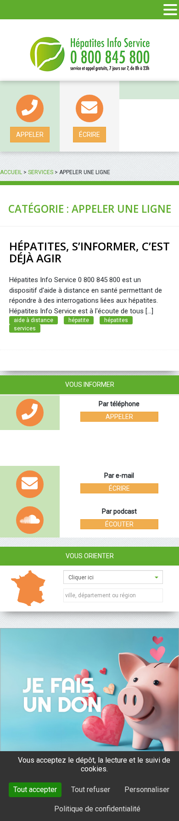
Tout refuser (90, 789)
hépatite (78, 320)
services (25, 328)
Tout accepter (35, 789)
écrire (89, 134)
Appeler (30, 134)
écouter (119, 524)
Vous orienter (90, 556)
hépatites (116, 320)
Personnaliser (146, 789)
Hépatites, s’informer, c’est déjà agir (89, 252)
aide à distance (33, 320)
